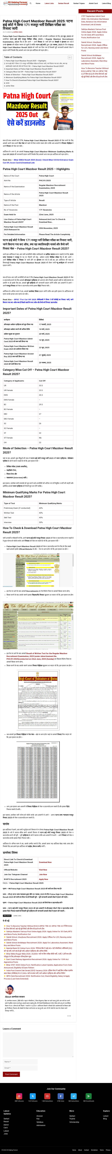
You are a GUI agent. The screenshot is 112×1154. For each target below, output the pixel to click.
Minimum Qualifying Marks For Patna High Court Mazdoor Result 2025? (34, 77)
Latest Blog (106, 3)
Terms (102, 1150)
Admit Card (93, 3)
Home (38, 3)
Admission (41, 1125)
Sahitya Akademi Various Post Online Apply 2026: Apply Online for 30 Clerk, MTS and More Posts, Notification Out (94, 33)
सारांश (7, 83)
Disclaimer (94, 1150)
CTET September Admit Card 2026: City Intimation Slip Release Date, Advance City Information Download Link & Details (95, 20)
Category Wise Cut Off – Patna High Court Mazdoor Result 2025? (31, 72)
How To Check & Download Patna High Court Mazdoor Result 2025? (32, 80)
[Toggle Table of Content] (68, 57)
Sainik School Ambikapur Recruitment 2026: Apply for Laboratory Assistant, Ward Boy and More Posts (94, 59)
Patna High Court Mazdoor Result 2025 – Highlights (26, 61)
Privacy (108, 1150)
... (69, 1014)
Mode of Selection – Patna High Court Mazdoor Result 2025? (29, 75)
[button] (31, 3)
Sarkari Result (63, 3)
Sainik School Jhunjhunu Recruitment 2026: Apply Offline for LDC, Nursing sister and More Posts (94, 46)
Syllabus (40, 1122)
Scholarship (74, 1122)
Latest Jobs (49, 3)
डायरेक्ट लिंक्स (10, 86)
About (80, 1150)
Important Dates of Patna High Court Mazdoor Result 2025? (29, 69)
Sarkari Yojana (79, 3)
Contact (86, 1150)
